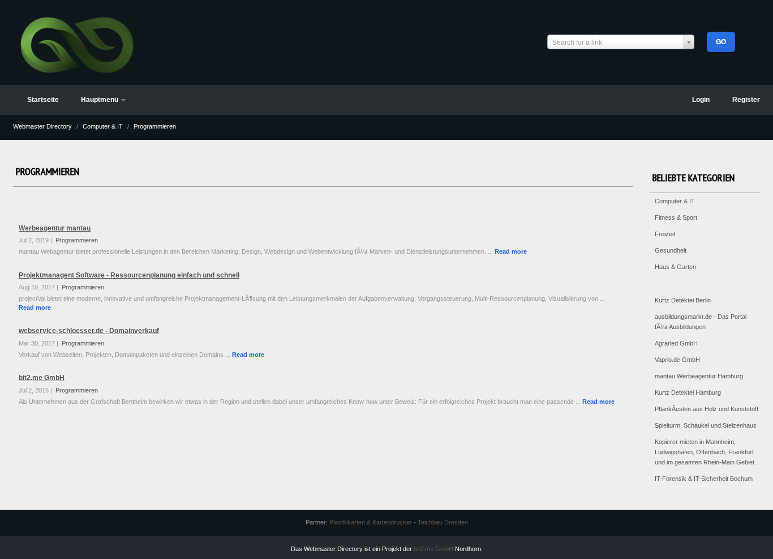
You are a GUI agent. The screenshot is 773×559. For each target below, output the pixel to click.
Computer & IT (103, 126)
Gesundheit (670, 250)
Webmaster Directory (43, 126)
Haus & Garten (675, 266)
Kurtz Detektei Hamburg (688, 392)
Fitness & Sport (676, 217)
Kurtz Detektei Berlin (683, 300)
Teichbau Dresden (443, 522)
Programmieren (155, 126)
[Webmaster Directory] (77, 44)
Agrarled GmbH (676, 343)
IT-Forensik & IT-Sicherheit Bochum (704, 478)
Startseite (43, 100)
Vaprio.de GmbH (677, 359)
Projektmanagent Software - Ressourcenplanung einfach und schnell (129, 275)
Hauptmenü (100, 100)
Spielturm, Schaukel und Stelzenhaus (706, 425)
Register (746, 100)
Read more (511, 251)
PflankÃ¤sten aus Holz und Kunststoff (706, 409)
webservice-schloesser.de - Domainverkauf (89, 331)
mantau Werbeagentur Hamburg (699, 376)
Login (701, 100)
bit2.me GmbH (42, 378)
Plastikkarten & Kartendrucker (370, 522)
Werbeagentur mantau (55, 228)
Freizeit (665, 234)
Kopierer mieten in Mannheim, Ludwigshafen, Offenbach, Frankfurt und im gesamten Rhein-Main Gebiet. (705, 452)
